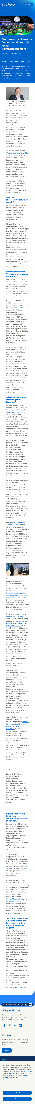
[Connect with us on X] (9, 1025)
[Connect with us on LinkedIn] (20, 1025)
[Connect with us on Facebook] (4, 1025)
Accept (17, 1099)
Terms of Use (28, 1071)
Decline (17, 1092)
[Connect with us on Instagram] (15, 1025)
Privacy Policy (10, 1073)
